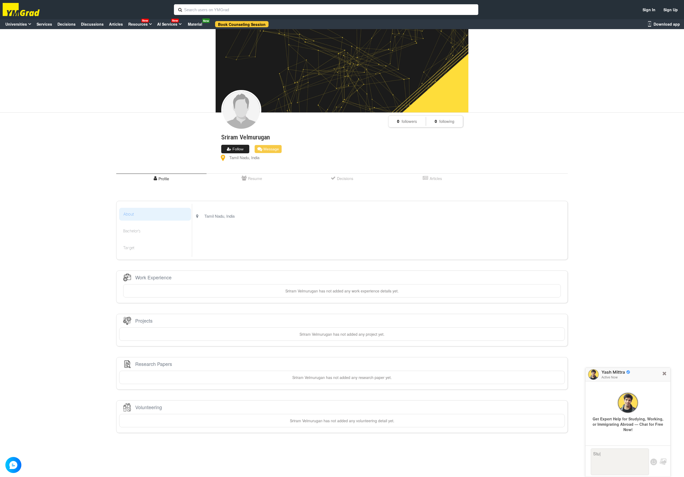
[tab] (161, 178)
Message (270, 149)
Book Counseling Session (242, 24)
